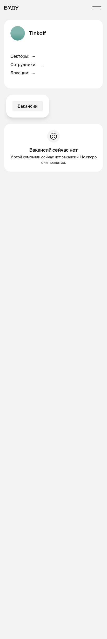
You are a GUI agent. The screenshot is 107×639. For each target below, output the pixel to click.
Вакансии (28, 106)
